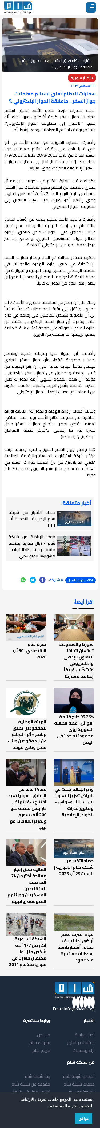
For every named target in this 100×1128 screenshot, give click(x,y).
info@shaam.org (79, 1009)
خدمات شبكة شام (79, 1084)
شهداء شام (39, 1042)
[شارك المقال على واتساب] (23, 580)
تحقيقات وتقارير (81, 1042)
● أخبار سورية (82, 77)
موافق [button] (84, 1118)
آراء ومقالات (84, 1050)
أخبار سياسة (85, 1035)
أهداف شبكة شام (79, 1076)
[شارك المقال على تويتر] (33, 580)
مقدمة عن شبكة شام (30, 1084)
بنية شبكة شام (37, 1076)
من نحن (43, 1035)
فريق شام (41, 1050)
